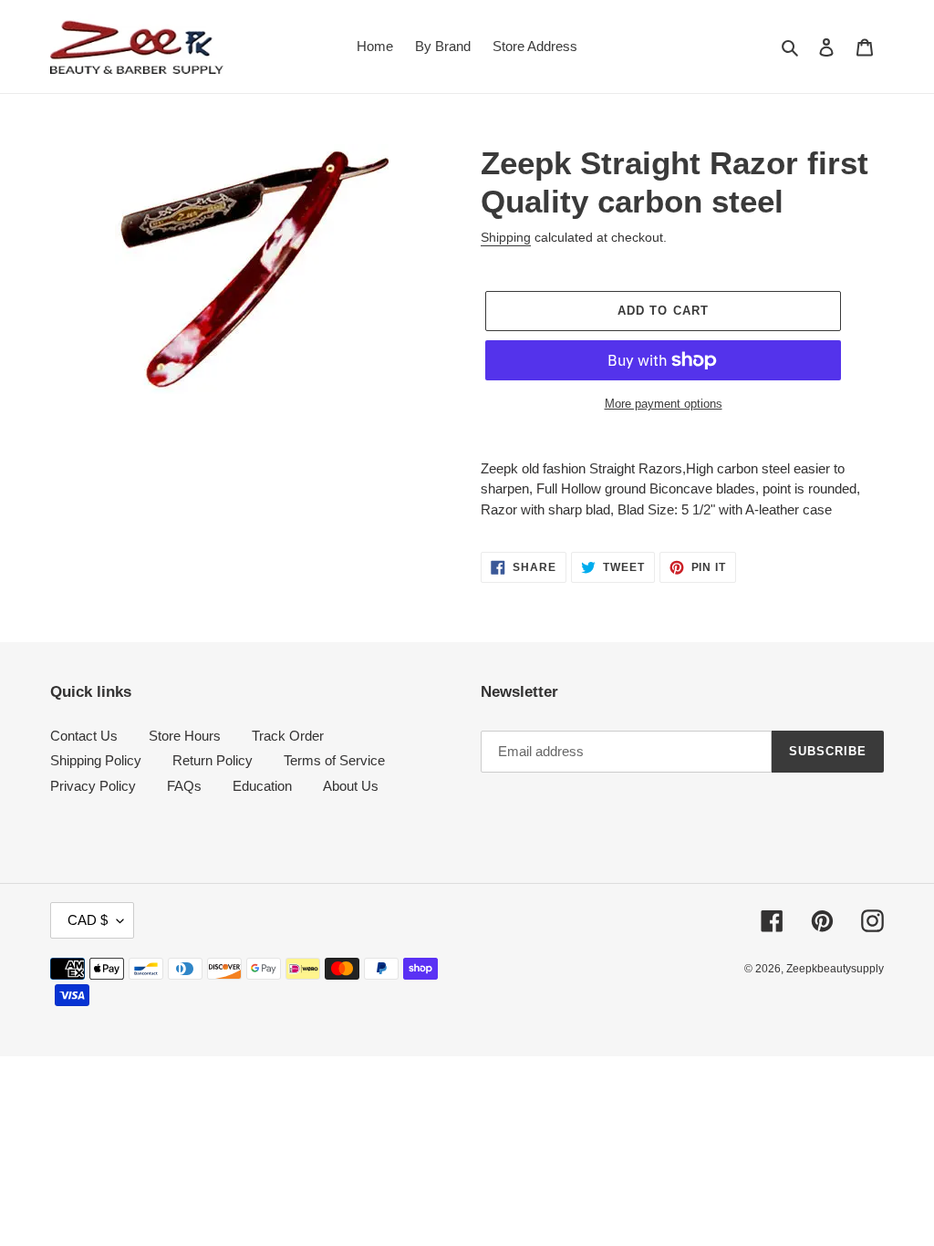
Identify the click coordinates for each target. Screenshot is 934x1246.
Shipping (506, 237)
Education (262, 786)
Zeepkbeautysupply (835, 968)
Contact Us (84, 735)
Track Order (288, 735)
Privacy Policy (93, 786)
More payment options (663, 403)
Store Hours (185, 735)
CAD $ (87, 920)
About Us (351, 786)
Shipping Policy (95, 760)
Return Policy (212, 760)
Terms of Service (334, 760)
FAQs (184, 786)
